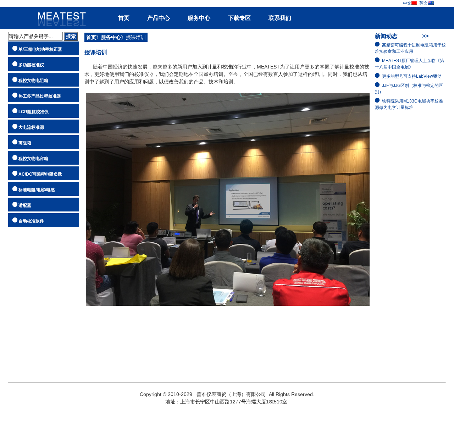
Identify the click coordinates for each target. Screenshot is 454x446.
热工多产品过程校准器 (39, 96)
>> (425, 36)
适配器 (24, 205)
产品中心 (158, 18)
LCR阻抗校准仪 (33, 111)
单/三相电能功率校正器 (40, 49)
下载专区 (239, 18)
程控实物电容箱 (33, 158)
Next (441, 223)
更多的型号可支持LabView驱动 (412, 76)
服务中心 (199, 18)
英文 (423, 3)
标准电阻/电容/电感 (36, 189)
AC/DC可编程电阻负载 (40, 174)
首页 (123, 18)
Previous (12, 223)
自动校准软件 (31, 221)
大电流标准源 (31, 127)
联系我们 (279, 18)
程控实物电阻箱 (33, 80)
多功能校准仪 (31, 64)
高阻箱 (24, 143)
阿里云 (58, 15)
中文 (407, 3)
